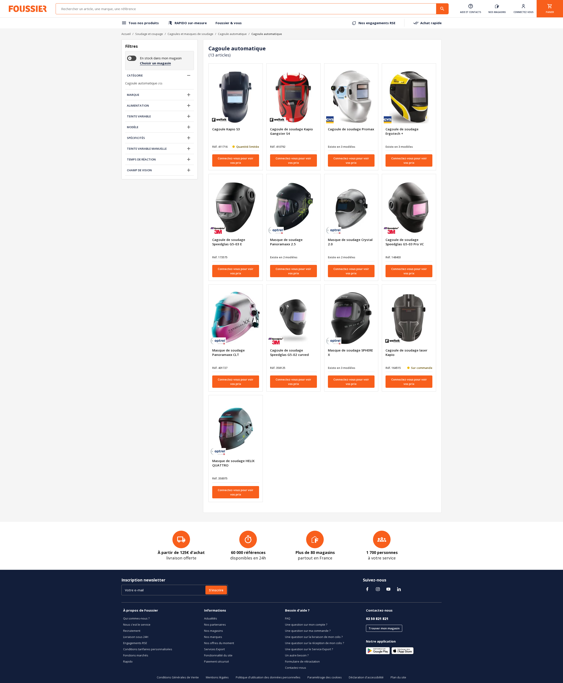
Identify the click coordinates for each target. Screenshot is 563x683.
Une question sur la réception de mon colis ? (314, 643)
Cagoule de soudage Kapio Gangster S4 (291, 131)
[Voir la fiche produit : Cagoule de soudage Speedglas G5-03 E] (235, 207)
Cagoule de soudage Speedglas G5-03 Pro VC (405, 241)
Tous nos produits (143, 23)
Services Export (214, 649)
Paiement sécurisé (216, 661)
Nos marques (213, 637)
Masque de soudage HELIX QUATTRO (233, 463)
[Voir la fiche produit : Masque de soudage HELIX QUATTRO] (235, 428)
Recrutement (131, 631)
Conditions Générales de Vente (178, 677)
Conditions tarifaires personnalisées (147, 649)
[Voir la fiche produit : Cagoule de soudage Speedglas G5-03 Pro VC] (409, 207)
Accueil (126, 34)
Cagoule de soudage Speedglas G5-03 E (228, 241)
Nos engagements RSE (376, 23)
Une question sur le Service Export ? (309, 649)
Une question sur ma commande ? (308, 631)
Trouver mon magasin (384, 628)
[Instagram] (377, 589)
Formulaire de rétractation (302, 661)
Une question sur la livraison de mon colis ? (314, 637)
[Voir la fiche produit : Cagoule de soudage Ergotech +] (409, 97)
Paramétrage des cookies (324, 677)
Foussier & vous (229, 23)
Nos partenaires (215, 625)
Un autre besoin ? (297, 655)
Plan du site (398, 677)
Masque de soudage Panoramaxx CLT (228, 352)
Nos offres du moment (219, 643)
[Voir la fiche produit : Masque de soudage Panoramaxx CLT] (235, 318)
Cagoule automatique (232, 34)
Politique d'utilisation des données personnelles (268, 677)
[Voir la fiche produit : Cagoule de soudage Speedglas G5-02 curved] (293, 318)
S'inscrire (216, 590)
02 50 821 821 (377, 618)
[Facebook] (367, 589)
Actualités (210, 618)
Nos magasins (213, 631)
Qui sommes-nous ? (136, 618)
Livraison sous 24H (135, 637)
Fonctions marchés (135, 655)
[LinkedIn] (399, 589)
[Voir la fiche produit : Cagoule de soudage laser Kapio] (409, 318)
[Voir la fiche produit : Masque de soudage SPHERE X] (351, 318)
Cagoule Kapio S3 (226, 129)
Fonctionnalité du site (218, 655)
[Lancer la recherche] (442, 9)
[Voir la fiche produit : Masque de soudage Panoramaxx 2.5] (293, 207)
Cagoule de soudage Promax (351, 129)
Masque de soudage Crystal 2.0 (350, 241)
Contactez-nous (295, 668)
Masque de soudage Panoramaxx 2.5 (286, 241)
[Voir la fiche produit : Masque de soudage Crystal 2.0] (351, 207)
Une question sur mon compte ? (306, 625)
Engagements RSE (135, 643)
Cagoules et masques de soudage (190, 34)
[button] (188, 75)
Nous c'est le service (136, 625)
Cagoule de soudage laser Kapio (406, 352)
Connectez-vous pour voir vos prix (235, 160)
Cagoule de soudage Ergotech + (402, 131)
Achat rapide (431, 23)
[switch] (131, 58)
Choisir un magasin (155, 63)
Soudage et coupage (149, 34)
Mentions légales (217, 677)
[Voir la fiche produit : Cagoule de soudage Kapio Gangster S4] (293, 97)
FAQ (287, 618)
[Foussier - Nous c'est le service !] (28, 8)
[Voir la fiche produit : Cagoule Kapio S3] (235, 97)
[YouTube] (388, 589)
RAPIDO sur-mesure (191, 23)
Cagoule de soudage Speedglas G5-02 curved (289, 352)
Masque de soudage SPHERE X (350, 352)
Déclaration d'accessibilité (366, 677)
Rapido (128, 661)
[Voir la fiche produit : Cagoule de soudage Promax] (351, 97)
